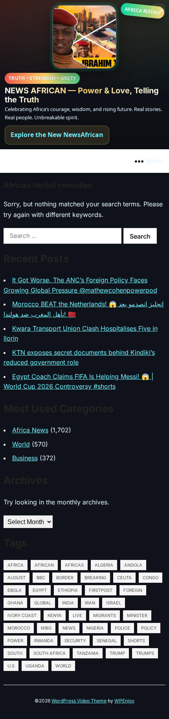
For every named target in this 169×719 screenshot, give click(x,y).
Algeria (104, 565)
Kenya (55, 615)
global (42, 603)
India (68, 603)
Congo (150, 577)
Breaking (95, 577)
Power (15, 640)
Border (64, 577)
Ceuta (124, 577)
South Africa (49, 653)
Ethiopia (68, 590)
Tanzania (88, 653)
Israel (113, 603)
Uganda (35, 666)
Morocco (18, 628)
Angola (133, 565)
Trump (117, 653)
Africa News (30, 430)
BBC (41, 577)
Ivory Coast (22, 615)
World (21, 444)
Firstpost (100, 590)
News (68, 628)
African (44, 565)
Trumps (145, 653)
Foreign (132, 590)
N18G (46, 628)
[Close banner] (158, 10)
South (14, 653)
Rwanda (43, 640)
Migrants (104, 615)
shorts (136, 640)
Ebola (14, 590)
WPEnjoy (124, 701)
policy (148, 628)
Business (25, 458)
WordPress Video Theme (79, 701)
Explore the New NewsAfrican (57, 134)
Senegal (107, 640)
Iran (90, 603)
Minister (137, 615)
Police (122, 628)
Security (75, 640)
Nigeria (95, 628)
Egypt (40, 590)
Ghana (15, 603)
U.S (11, 666)
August (16, 577)
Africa (15, 565)
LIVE (77, 615)
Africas (74, 565)
